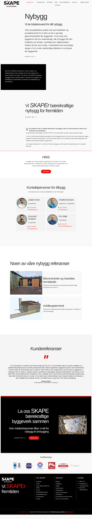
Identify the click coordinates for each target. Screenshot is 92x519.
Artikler (50, 2)
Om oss (74, 2)
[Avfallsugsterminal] (26, 308)
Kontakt (57, 5)
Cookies (20, 512)
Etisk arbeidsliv (64, 2)
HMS (56, 2)
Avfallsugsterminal (53, 305)
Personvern (27, 512)
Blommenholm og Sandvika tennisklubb (59, 280)
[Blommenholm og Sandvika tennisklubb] (26, 283)
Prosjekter (41, 2)
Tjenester (29, 2)
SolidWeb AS (70, 512)
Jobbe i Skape (84, 2)
